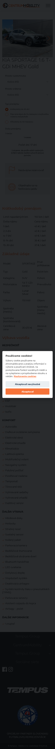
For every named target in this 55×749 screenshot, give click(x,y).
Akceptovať (28, 391)
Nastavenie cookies (25, 376)
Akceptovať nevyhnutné (27, 384)
